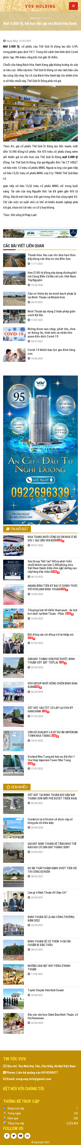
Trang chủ (35, 18)
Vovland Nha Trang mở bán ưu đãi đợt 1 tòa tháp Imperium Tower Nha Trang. (51, 758)
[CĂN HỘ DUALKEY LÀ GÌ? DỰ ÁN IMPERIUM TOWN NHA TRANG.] (13, 740)
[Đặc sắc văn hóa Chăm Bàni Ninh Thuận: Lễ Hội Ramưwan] (13, 1023)
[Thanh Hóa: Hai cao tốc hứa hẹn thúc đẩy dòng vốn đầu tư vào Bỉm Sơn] (14, 260)
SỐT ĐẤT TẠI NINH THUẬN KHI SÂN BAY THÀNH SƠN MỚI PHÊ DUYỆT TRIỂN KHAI (52, 796)
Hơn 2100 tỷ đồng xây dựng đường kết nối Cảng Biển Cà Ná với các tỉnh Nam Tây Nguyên (52, 276)
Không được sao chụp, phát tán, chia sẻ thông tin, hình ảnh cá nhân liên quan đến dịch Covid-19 (51, 332)
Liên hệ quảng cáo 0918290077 (37, 1072)
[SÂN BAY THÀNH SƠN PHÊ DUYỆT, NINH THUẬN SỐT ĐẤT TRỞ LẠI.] (13, 667)
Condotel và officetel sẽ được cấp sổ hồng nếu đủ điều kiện (50, 821)
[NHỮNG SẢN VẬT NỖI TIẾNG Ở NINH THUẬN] (13, 974)
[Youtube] (20, 1136)
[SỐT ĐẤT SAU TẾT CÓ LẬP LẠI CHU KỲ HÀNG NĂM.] (13, 716)
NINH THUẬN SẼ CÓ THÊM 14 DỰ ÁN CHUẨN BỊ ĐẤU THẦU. (49, 943)
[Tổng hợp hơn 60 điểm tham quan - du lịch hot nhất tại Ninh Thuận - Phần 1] (13, 618)
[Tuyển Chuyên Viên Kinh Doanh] (13, 998)
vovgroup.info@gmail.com (33, 1079)
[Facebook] (7, 1136)
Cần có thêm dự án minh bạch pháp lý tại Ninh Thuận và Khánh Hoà (52, 295)
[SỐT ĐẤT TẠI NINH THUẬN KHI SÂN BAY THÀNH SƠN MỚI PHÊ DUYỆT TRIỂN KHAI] (13, 803)
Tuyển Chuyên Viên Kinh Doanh (46, 990)
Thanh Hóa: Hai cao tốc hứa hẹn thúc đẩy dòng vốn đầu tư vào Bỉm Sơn (52, 257)
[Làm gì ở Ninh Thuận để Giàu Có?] (13, 901)
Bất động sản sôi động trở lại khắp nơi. (51, 634)
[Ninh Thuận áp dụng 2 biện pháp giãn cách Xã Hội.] (14, 316)
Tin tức (47, 18)
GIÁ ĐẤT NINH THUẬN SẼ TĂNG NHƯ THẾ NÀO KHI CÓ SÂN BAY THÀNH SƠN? (52, 845)
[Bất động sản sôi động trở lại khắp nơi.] (13, 643)
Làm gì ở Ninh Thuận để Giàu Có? (47, 892)
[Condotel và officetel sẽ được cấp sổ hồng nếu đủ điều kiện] (13, 827)
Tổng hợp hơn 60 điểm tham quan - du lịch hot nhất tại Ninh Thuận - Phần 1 (52, 612)
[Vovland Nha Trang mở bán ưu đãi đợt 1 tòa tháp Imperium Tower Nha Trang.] (13, 765)
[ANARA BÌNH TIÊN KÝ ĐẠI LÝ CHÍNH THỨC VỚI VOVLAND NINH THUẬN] (13, 594)
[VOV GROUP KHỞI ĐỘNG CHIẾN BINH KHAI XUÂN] (13, 691)
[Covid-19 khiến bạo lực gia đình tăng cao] (14, 354)
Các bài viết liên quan (23, 245)
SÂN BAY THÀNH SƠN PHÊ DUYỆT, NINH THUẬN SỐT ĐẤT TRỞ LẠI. (51, 660)
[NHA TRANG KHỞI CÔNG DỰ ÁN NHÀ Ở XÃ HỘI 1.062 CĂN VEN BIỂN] (13, 545)
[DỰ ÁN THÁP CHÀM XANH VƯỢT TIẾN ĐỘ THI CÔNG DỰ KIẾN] (13, 876)
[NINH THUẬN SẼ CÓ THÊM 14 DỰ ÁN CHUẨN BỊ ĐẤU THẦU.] (13, 949)
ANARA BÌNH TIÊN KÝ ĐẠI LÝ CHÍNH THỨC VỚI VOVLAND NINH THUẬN (52, 587)
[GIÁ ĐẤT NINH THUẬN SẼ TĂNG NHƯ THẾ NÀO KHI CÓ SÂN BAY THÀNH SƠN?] (13, 852)
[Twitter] (14, 1136)
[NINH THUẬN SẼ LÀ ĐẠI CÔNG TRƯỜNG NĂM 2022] (13, 925)
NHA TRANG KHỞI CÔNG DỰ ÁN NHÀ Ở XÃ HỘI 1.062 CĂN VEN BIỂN (52, 538)
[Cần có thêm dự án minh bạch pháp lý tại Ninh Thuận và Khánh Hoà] (14, 298)
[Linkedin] (27, 1136)
